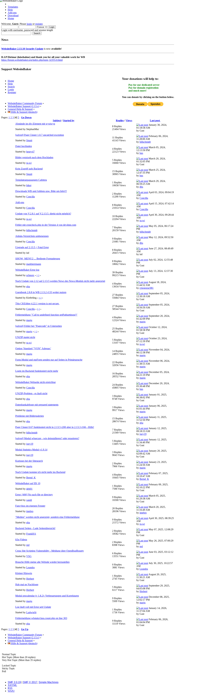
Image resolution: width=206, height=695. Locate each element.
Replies (120, 120)
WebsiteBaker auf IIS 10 (27, 483)
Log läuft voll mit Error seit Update (33, 607)
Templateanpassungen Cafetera (31, 180)
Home (11, 18)
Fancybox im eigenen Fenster (30, 505)
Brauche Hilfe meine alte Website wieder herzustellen (42, 562)
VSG (29, 556)
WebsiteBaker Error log (27, 269)
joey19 (143, 434)
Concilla (30, 196)
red (27, 545)
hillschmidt (145, 141)
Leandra (30, 567)
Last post (155, 120)
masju (29, 320)
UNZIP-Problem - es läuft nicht (31, 393)
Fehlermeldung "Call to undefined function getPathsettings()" (46, 314)
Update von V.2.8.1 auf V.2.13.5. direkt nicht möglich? (43, 213)
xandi (29, 500)
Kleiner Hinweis (23, 573)
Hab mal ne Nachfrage (26, 584)
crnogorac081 (147, 288)
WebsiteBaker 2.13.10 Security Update (22, 48)
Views (129, 120)
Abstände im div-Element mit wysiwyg (35, 123)
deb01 (29, 488)
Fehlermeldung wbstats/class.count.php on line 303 (41, 618)
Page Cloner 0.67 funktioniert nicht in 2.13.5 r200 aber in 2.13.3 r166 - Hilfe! (54, 427)
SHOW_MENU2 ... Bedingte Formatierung (37, 258)
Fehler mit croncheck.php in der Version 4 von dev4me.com (45, 224)
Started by (68, 120)
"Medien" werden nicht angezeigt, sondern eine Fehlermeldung (47, 517)
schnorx (30, 275)
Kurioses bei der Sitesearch (29, 460)
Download (13, 15)
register (38, 23)
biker (28, 185)
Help (10, 9)
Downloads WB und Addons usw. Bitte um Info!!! (41, 191)
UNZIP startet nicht (25, 337)
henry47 (30, 151)
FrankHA (31, 533)
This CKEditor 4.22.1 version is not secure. (37, 303)
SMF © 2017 (30, 682)
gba (28, 286)
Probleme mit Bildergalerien (29, 416)
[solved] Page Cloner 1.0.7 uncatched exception (39, 135)
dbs (141, 186)
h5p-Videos (21, 539)
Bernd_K (31, 477)
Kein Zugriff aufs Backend (29, 168)
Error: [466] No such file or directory (34, 494)
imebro (29, 511)
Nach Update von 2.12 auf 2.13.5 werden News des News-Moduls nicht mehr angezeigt (60, 281)
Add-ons (12, 12)
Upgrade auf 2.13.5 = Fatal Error (32, 247)
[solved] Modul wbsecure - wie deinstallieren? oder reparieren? (47, 438)
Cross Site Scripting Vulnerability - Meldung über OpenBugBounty (49, 550)
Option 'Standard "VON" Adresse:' (33, 348)
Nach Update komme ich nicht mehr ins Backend (40, 472)
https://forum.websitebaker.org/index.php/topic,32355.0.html (32, 60)
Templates (13, 6)
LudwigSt (31, 612)
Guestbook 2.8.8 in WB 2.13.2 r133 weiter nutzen (40, 292)
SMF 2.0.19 (14, 682)
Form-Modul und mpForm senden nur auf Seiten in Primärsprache (48, 359)
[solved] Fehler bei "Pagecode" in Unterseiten (38, 326)
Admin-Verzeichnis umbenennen (32, 236)
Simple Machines (48, 682)
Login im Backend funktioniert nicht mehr (36, 371)
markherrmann (33, 264)
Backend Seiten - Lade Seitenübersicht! (35, 528)
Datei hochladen (23, 146)
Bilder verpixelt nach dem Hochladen (34, 157)
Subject (57, 120)
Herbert (30, 578)
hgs (141, 153)
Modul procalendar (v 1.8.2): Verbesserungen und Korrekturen (47, 595)
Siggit (29, 140)
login (29, 23)
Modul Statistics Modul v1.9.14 (31, 449)
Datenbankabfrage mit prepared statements (36, 404)
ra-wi (29, 163)
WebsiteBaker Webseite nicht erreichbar (35, 382)
